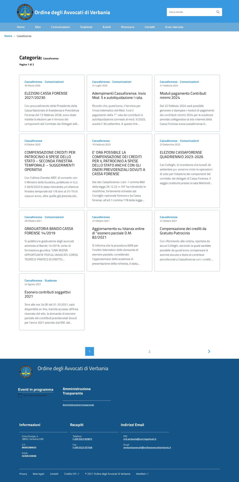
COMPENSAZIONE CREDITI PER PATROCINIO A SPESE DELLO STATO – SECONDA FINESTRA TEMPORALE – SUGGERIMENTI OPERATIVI (50, 160)
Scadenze (86, 27)
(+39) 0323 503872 (82, 439)
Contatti (150, 27)
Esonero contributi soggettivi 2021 (48, 294)
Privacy (23, 474)
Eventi (107, 27)
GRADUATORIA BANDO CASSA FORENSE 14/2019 (49, 231)
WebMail (141, 474)
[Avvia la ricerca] (218, 12)
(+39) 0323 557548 (82, 447)
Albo (38, 27)
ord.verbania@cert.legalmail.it (139, 439)
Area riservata (174, 27)
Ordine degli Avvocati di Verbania (72, 12)
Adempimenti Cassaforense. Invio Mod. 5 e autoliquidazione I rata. (119, 95)
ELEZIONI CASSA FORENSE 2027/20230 (46, 95)
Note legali (38, 474)
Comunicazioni (60, 27)
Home (21, 27)
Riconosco (127, 27)
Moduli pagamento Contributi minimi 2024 (183, 95)
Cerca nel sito (176, 12)
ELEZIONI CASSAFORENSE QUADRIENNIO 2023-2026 (181, 154)
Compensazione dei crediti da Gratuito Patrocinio (183, 231)
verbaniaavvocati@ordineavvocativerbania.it (147, 447)
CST (75, 474)
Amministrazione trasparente (78, 405)
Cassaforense (33, 82)
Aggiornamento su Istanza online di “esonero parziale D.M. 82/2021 (118, 233)
